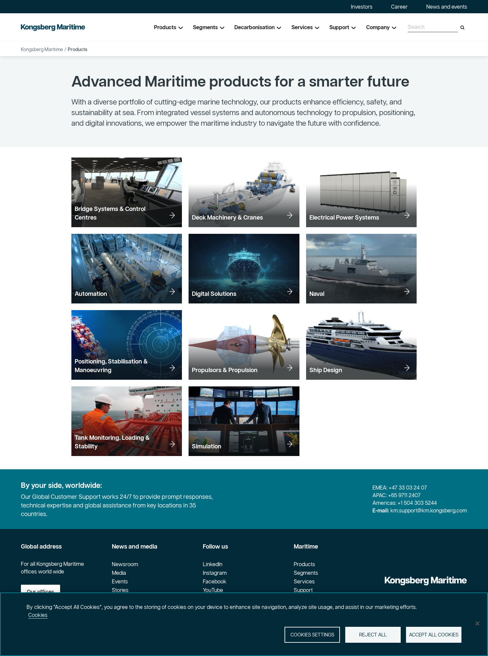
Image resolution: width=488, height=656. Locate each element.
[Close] (477, 623)
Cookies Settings (312, 634)
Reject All (373, 634)
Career (399, 6)
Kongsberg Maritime (42, 49)
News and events (446, 6)
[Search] (462, 27)
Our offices (40, 591)
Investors (361, 6)
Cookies (37, 615)
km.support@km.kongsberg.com (428, 510)
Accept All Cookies (433, 634)
